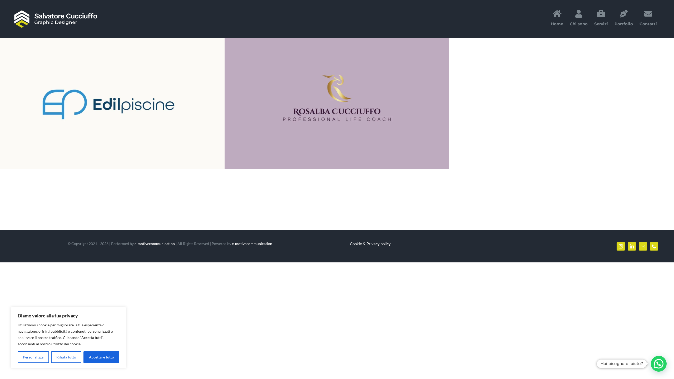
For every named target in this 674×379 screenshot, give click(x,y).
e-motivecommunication (155, 243)
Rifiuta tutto (66, 357)
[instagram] (621, 246)
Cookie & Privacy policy (370, 243)
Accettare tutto (101, 357)
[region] (68, 337)
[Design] (112, 103)
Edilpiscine (106, 103)
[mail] (643, 246)
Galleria (119, 103)
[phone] (654, 246)
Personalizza (33, 357)
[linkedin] (632, 246)
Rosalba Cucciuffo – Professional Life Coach (331, 103)
